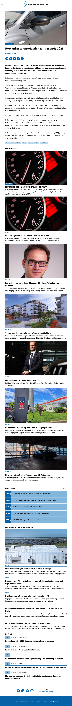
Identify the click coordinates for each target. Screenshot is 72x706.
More (62, 488)
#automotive (10, 143)
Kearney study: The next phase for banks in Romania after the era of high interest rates (34, 582)
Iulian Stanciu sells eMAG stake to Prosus (22, 650)
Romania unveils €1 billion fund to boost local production (29, 641)
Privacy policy (54, 701)
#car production (33, 143)
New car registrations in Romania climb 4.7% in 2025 (27, 236)
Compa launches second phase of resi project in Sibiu (28, 333)
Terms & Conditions (42, 701)
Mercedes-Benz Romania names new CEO (22, 380)
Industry (9, 44)
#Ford (24, 143)
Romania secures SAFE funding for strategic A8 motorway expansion (34, 659)
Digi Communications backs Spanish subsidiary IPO (27, 596)
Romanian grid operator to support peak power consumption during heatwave (34, 610)
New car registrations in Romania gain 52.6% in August (28, 475)
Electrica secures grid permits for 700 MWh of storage (28, 569)
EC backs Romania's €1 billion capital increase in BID (27, 623)
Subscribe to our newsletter (46, 691)
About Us (32, 701)
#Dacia (18, 143)
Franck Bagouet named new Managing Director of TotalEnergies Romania (32, 284)
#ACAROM (44, 143)
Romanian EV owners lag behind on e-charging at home (28, 428)
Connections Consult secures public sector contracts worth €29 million (35, 667)
